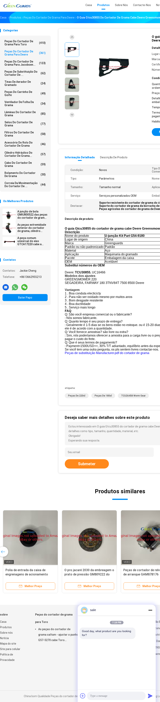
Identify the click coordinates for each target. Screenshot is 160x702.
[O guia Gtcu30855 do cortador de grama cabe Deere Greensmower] (114, 67)
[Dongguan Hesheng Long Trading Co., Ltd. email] (6, 287)
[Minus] (150, 610)
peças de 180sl (103, 395)
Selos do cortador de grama (25, 124)
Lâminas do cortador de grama (25, 114)
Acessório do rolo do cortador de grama (25, 144)
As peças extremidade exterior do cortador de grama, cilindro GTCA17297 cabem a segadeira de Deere (31, 228)
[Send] (150, 695)
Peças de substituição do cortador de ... (25, 73)
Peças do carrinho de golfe (25, 93)
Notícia (4, 638)
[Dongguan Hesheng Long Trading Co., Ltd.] (17, 6)
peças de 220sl (76, 395)
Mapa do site (8, 643)
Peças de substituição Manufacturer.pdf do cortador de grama (107, 353)
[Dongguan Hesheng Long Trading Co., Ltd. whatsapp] (15, 287)
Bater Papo (25, 297)
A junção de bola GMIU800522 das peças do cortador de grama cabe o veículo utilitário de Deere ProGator (32, 214)
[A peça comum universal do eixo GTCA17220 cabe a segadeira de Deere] (9, 241)
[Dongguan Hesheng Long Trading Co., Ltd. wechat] (24, 287)
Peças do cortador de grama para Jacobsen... (25, 63)
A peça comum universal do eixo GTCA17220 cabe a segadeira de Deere (29, 241)
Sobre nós (6, 632)
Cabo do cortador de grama (25, 164)
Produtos (6, 627)
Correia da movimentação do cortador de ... (25, 184)
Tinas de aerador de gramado (25, 83)
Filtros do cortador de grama (25, 134)
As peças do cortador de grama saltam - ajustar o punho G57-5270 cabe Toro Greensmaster (58, 635)
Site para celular (10, 649)
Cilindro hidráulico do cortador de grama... (25, 154)
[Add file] (82, 695)
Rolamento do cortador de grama (25, 174)
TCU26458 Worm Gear (133, 395)
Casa (3, 621)
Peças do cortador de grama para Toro (25, 43)
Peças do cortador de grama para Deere (25, 53)
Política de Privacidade (7, 657)
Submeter (87, 464)
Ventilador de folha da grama (25, 103)
